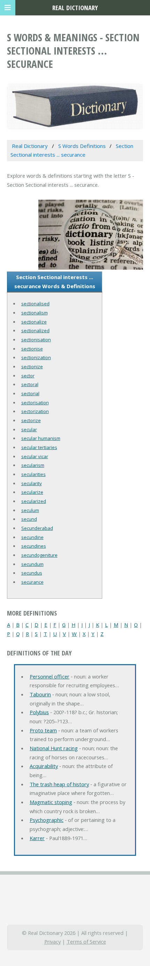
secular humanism (40, 438)
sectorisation (35, 402)
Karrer (37, 837)
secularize (32, 492)
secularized (33, 501)
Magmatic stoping (51, 801)
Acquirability (44, 765)
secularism (32, 465)
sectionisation (36, 339)
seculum (30, 510)
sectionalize (34, 322)
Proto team (43, 730)
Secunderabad (37, 528)
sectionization (36, 357)
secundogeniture (39, 555)
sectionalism (34, 313)
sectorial (30, 393)
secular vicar (34, 456)
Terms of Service (86, 941)
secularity (31, 483)
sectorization (35, 411)
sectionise (32, 349)
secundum (32, 564)
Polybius (39, 712)
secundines (33, 546)
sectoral (29, 384)
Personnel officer (49, 676)
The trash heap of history (59, 784)
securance (32, 582)
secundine (32, 537)
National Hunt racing (54, 748)
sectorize (31, 420)
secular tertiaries (39, 447)
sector (28, 375)
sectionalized (35, 330)
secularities (33, 474)
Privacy (52, 941)
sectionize (32, 366)
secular (29, 429)
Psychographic (46, 819)
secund (29, 519)
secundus (31, 573)
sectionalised (35, 303)
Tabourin (40, 694)
